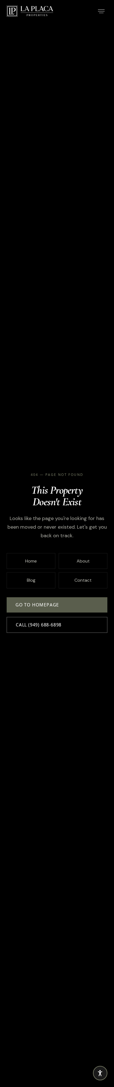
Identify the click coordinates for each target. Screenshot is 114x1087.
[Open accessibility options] (100, 1073)
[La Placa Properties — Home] (30, 11)
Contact (83, 580)
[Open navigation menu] (101, 11)
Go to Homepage (37, 605)
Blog (31, 580)
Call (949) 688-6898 (38, 625)
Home (31, 561)
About (83, 561)
